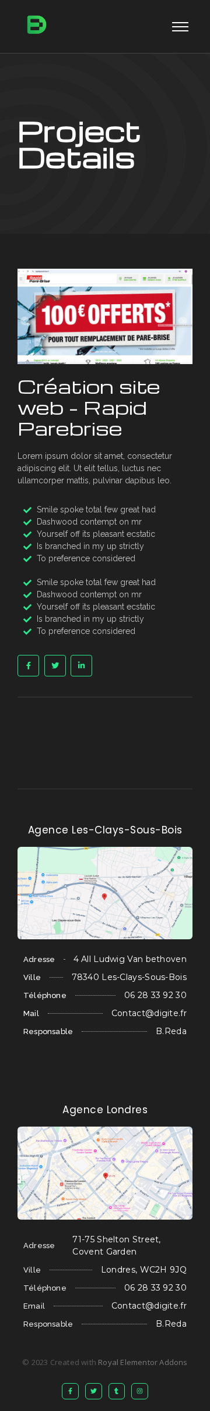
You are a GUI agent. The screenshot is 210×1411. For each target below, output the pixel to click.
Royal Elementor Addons (142, 1362)
